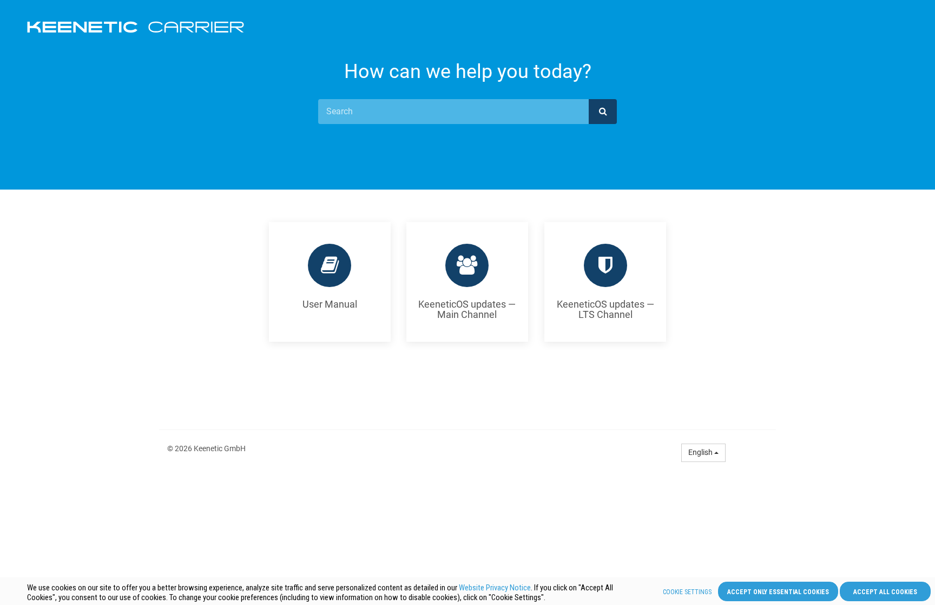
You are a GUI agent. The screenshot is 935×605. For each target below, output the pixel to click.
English (701, 452)
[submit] (603, 111)
